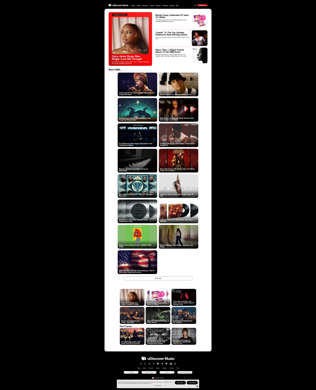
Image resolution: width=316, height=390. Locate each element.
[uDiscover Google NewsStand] (171, 364)
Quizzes (172, 5)
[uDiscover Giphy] (175, 364)
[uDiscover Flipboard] (166, 364)
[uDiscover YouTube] (158, 364)
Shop (133, 5)
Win (177, 5)
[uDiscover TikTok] (154, 364)
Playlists (165, 5)
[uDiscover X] (145, 364)
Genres (158, 5)
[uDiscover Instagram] (149, 364)
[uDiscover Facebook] (141, 364)
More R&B (158, 278)
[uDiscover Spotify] (162, 364)
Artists (152, 5)
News (139, 5)
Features (145, 5)
